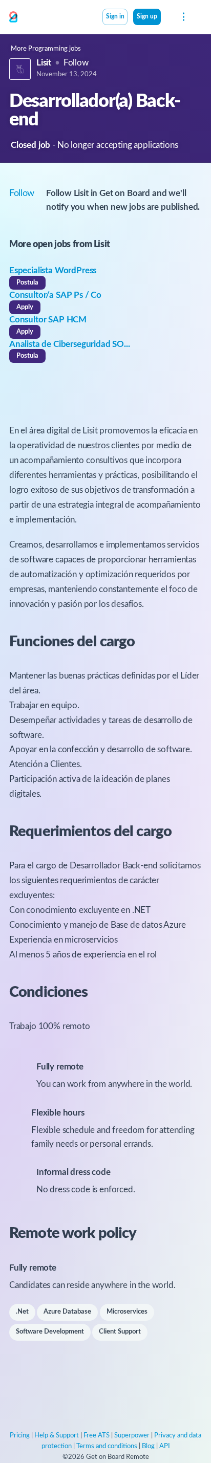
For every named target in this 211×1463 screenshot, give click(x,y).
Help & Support (56, 1435)
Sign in (115, 16)
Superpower (132, 1435)
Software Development (50, 1331)
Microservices (127, 1311)
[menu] (183, 17)
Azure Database (67, 1311)
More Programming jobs (46, 49)
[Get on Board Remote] (13, 17)
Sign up (147, 16)
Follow (76, 62)
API (164, 1446)
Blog (148, 1446)
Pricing (20, 1435)
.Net (22, 1311)
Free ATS (96, 1435)
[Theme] (166, 18)
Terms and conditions (106, 1446)
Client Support (120, 1331)
